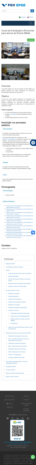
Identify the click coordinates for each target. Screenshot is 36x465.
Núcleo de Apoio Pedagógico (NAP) (20, 316)
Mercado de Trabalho (13, 293)
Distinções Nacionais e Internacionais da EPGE (18, 333)
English (31, 17)
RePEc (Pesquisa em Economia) (16, 352)
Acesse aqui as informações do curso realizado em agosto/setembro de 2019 (19, 206)
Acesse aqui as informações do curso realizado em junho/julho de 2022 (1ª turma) (19, 223)
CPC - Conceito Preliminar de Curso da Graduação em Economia (18, 339)
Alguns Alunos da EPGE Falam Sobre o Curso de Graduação (20, 328)
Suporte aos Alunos (13, 310)
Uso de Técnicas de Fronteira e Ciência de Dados (19, 279)
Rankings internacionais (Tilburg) (17, 349)
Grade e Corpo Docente (12, 376)
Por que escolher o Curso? (13, 290)
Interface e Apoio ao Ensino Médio (17, 286)
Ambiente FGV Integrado (14, 299)
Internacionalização (13, 276)
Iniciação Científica (11, 366)
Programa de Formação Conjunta (17, 302)
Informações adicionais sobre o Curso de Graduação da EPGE (16, 362)
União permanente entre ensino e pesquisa (19, 273)
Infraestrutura (14, 323)
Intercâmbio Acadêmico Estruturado (17, 307)
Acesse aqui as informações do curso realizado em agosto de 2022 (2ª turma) (19, 226)
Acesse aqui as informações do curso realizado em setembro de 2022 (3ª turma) (19, 229)
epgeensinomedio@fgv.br (9, 139)
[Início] (13, 5)
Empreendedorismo (13, 296)
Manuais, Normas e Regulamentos (15, 373)
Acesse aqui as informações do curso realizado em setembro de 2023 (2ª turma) (19, 236)
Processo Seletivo (10, 370)
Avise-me (30, 40)
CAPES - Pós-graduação (14, 354)
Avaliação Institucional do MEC (16, 357)
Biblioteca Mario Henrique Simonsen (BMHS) (20, 319)
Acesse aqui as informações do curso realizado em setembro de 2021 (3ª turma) (19, 219)
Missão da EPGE (10, 263)
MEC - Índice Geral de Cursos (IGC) (17, 346)
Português (23, 17)
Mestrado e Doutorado (14, 305)
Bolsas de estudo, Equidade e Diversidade (19, 283)
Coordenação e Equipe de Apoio (14, 267)
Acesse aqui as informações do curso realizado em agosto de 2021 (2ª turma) (19, 216)
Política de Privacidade (20, 447)
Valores (8, 270)
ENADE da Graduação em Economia (18, 336)
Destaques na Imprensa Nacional (17, 343)
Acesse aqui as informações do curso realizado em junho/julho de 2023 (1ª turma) (19, 233)
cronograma (13, 114)
